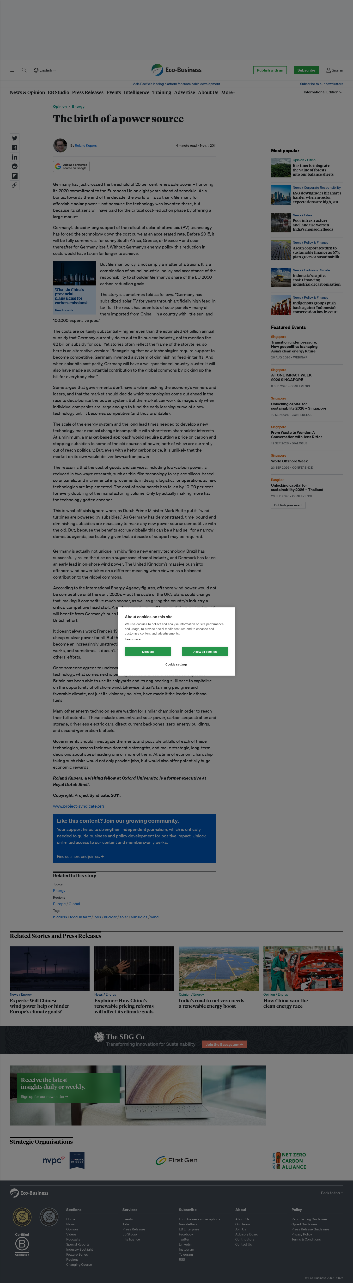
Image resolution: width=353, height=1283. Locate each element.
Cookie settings (176, 664)
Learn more (132, 639)
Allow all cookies (205, 652)
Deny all (148, 652)
